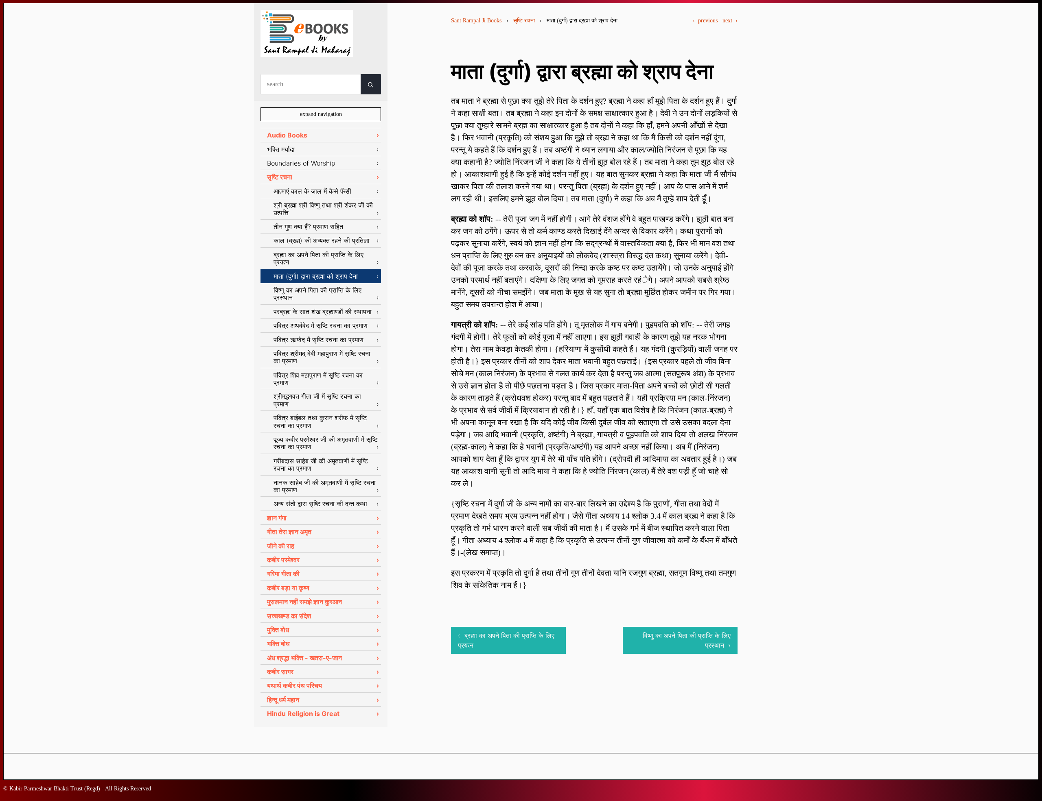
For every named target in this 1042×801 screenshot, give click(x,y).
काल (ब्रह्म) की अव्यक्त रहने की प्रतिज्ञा (322, 240)
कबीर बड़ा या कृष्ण (288, 588)
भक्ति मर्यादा (281, 149)
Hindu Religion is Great (303, 713)
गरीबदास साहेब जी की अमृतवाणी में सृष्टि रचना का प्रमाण (321, 464)
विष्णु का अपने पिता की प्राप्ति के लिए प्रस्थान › (687, 640)
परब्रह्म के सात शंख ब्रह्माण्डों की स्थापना (323, 312)
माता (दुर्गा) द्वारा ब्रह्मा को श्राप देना (316, 276)
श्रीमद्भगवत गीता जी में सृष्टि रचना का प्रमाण (317, 400)
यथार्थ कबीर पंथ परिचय (294, 685)
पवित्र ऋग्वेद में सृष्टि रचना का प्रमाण (318, 340)
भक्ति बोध (278, 643)
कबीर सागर (280, 672)
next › (730, 20)
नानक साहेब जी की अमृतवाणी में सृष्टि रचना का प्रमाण (325, 486)
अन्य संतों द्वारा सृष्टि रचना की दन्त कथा (320, 504)
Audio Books (287, 135)
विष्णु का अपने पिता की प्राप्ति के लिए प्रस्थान (317, 293)
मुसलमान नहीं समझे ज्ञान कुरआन (304, 602)
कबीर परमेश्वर (283, 560)
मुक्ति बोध (278, 630)
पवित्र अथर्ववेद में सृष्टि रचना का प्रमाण (321, 325)
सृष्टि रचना (524, 20)
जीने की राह (280, 546)
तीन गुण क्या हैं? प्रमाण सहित (308, 227)
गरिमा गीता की (283, 574)
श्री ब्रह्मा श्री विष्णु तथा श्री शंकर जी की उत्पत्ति (323, 208)
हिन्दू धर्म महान (283, 700)
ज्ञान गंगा (277, 518)
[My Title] (306, 50)
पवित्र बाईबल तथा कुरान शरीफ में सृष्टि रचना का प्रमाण (320, 421)
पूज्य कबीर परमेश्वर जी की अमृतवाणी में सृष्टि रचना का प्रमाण (326, 443)
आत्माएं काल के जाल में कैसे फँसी (312, 191)
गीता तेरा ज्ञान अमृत (289, 532)
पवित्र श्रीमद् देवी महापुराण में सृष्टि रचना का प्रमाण (322, 357)
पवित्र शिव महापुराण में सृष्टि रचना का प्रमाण (318, 378)
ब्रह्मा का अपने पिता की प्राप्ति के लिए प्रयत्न (318, 258)
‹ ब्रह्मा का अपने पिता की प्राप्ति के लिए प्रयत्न (506, 640)
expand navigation (321, 114)
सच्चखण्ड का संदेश (289, 616)
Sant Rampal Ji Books (476, 20)
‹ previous (705, 20)
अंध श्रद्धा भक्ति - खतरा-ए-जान (304, 658)
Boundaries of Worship (301, 163)
